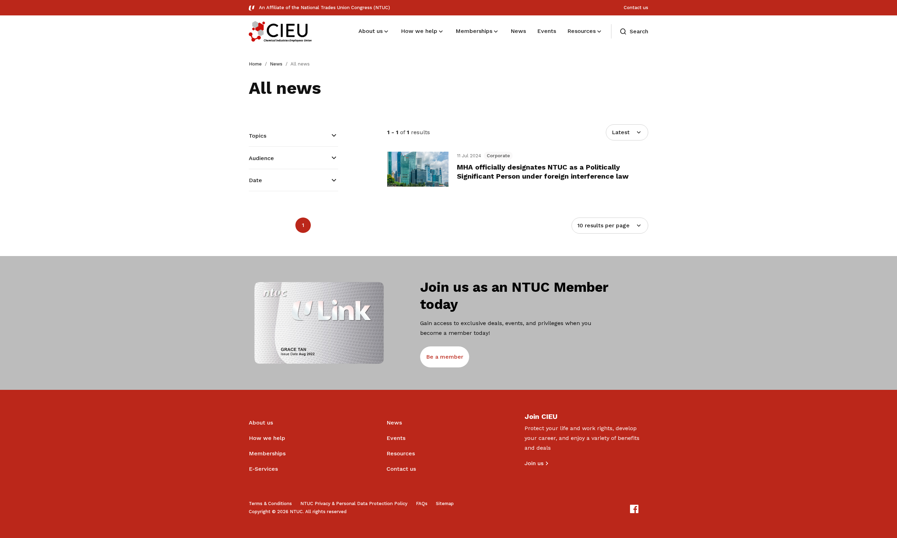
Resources (400, 453)
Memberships (267, 453)
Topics (257, 135)
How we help (267, 438)
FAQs (421, 503)
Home (255, 64)
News (276, 64)
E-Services (263, 468)
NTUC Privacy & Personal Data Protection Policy (354, 503)
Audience (261, 158)
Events (395, 438)
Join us (534, 463)
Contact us (636, 7)
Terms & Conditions (270, 503)
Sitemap (445, 503)
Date (255, 180)
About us (261, 422)
